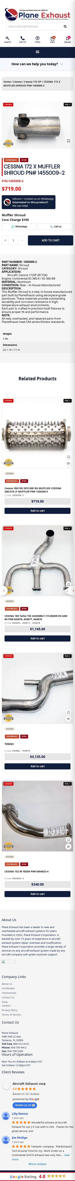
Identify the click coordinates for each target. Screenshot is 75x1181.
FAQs (37, 41)
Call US (22, 41)
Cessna (17, 81)
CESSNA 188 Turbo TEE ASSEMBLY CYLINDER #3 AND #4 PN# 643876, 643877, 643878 (36, 617)
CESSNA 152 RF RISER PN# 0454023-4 (26, 871)
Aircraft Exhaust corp (29, 1083)
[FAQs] (38, 38)
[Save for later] (68, 141)
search (7, 41)
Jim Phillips (19, 1138)
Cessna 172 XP (32, 81)
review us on (23, 1105)
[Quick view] (68, 463)
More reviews (38, 1164)
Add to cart (51, 240)
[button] (37, 51)
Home (7, 81)
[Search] (65, 26)
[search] (8, 38)
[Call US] (23, 38)
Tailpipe (9, 743)
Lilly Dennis (20, 1114)
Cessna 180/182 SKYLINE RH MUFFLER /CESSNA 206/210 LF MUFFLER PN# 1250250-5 (33, 490)
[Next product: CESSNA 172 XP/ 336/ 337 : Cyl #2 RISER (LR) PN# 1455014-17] (71, 590)
